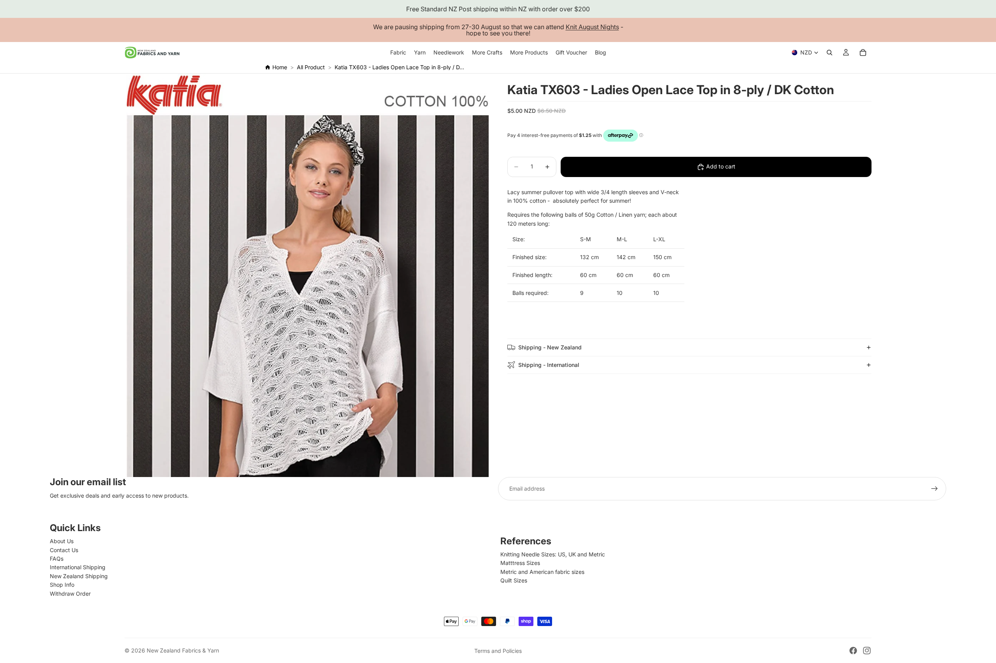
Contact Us (64, 550)
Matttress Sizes (520, 563)
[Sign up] (934, 489)
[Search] (829, 52)
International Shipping (77, 567)
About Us (62, 541)
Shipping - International (548, 364)
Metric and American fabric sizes (542, 571)
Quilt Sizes (513, 580)
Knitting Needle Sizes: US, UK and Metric (552, 554)
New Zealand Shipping (79, 576)
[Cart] (863, 52)
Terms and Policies (498, 650)
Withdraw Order (70, 593)
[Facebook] (853, 650)
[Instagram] (867, 650)
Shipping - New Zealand (550, 347)
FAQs (56, 558)
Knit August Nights (592, 27)
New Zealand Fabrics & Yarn (183, 650)
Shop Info (62, 584)
